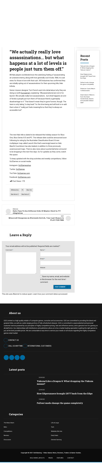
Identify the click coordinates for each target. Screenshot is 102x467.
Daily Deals (54, 435)
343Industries (15, 190)
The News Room (9, 423)
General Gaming (56, 439)
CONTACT (70, 458)
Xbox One (29, 190)
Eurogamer (25, 93)
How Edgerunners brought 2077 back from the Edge (88, 76)
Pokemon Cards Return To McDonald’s (87, 89)
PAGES (50, 458)
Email (42, 259)
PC (22, 190)
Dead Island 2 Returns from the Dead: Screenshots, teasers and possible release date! (87, 98)
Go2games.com (23, 173)
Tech (52, 427)
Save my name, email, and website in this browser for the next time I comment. (54, 279)
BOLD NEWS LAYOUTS (37, 458)
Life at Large (55, 423)
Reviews (6, 435)
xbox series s (14, 194)
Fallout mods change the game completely (87, 83)
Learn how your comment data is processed (50, 294)
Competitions (8, 431)
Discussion (7, 439)
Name (42, 250)
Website (42, 267)
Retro (5, 427)
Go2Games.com (24, 177)
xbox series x (25, 194)
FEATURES (60, 458)
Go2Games (20, 169)
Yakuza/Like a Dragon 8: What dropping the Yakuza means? (87, 68)
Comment (9, 250)
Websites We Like (56, 431)
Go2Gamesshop (24, 165)
